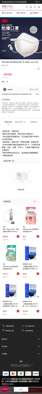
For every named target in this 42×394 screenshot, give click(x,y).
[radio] (3, 68)
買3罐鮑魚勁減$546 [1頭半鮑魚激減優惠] (14, 1)
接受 (21, 389)
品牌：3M (5, 65)
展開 (37, 94)
